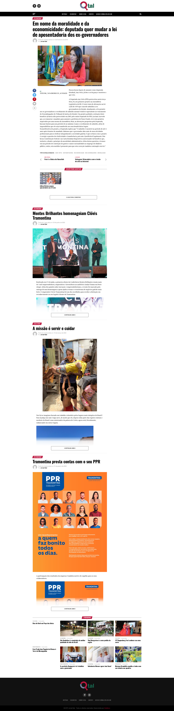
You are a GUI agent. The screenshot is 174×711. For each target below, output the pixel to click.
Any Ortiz (59, 153)
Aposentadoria (68, 153)
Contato (91, 14)
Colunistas (73, 14)
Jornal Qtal (43, 41)
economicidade (79, 153)
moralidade (101, 153)
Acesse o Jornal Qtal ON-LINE (104, 14)
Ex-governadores (91, 153)
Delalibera (107, 708)
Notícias (64, 14)
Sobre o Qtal (82, 14)
